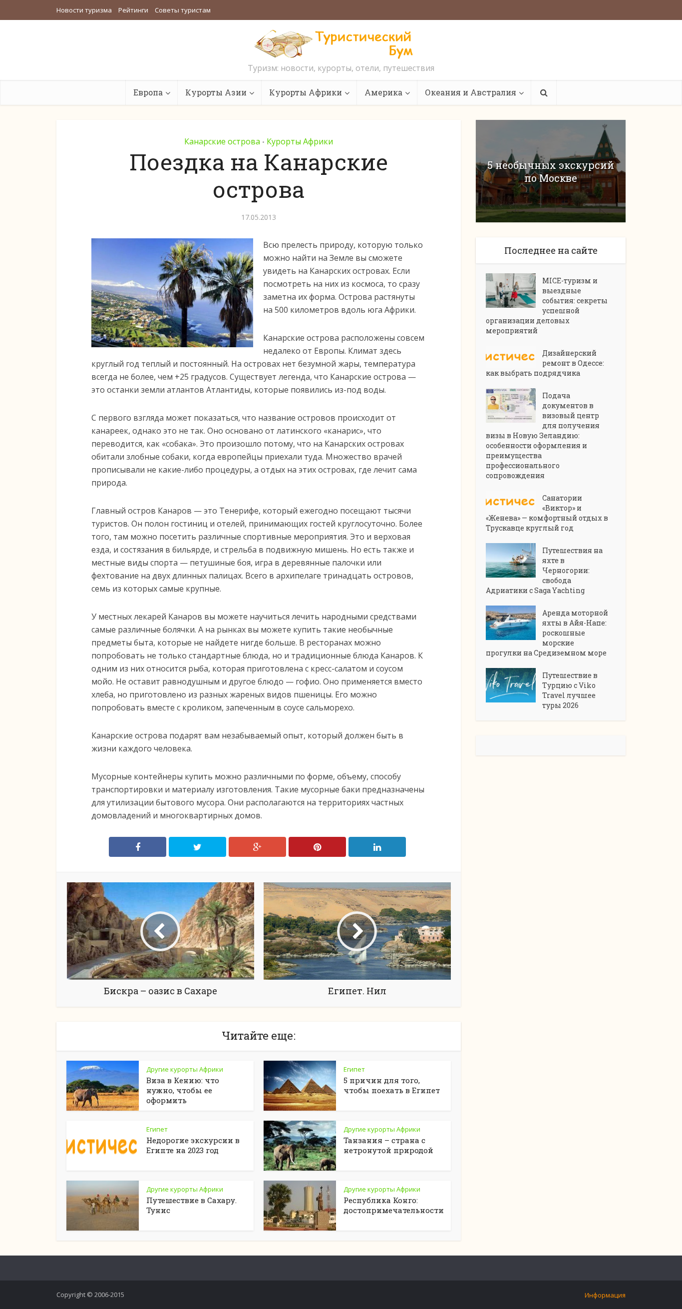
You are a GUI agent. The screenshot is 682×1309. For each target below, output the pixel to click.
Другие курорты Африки (184, 1069)
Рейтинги (133, 9)
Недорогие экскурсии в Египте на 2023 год (193, 1145)
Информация (605, 1295)
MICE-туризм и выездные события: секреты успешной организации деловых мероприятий (547, 305)
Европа (148, 92)
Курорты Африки (305, 92)
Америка (383, 92)
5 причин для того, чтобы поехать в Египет (391, 1085)
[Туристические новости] (341, 43)
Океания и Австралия (470, 92)
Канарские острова (222, 141)
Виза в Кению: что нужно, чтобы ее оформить (182, 1090)
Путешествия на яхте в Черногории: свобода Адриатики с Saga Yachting (544, 570)
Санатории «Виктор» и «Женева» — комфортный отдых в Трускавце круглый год (547, 513)
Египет (354, 1069)
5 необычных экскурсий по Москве (550, 171)
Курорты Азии (216, 92)
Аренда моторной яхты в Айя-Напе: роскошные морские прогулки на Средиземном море (547, 632)
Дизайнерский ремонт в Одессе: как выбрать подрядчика (545, 363)
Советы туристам (183, 9)
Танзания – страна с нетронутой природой (388, 1145)
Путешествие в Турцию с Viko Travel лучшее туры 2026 (570, 690)
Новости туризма (84, 9)
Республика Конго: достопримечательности (393, 1205)
